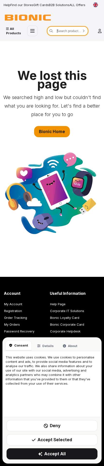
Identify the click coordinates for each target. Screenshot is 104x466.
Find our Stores (21, 5)
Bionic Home (52, 131)
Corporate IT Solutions (67, 311)
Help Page (58, 304)
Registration (13, 311)
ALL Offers (77, 5)
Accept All (55, 453)
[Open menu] (32, 30)
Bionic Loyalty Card (64, 318)
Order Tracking (15, 318)
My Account (13, 304)
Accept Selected (54, 439)
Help (7, 5)
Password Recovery (19, 331)
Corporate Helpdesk (65, 331)
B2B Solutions (59, 5)
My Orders (12, 324)
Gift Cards (41, 5)
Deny (55, 425)
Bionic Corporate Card (67, 324)
